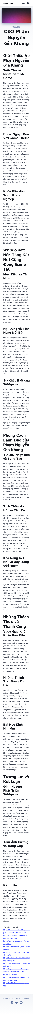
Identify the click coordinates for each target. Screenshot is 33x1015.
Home (23, 3)
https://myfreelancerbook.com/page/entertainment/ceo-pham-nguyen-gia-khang (16, 971)
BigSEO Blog (7, 3)
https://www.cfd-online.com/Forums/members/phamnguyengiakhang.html (15, 935)
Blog (29, 3)
